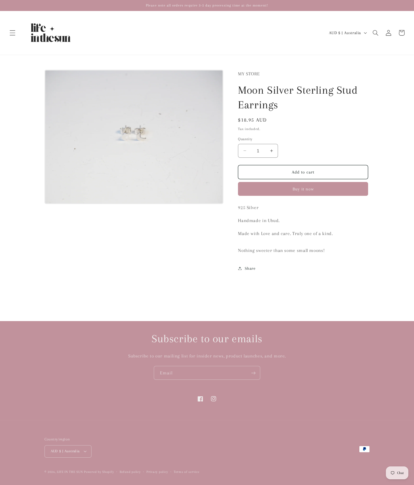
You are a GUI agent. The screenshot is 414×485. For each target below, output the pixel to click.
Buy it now (303, 188)
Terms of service (186, 472)
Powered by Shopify (99, 472)
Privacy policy (157, 472)
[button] (12, 32)
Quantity (245, 139)
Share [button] (250, 268)
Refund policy (130, 472)
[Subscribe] (253, 373)
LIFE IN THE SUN (70, 472)
